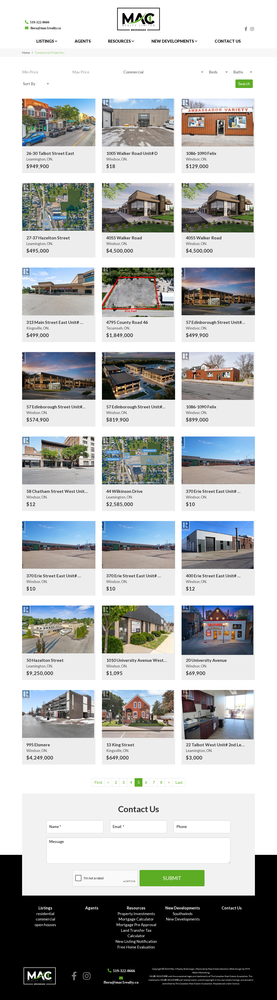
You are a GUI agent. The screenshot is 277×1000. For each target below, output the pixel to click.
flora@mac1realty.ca (46, 27)
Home (26, 52)
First (98, 782)
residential (45, 913)
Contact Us (228, 41)
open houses (45, 924)
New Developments (173, 41)
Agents (83, 41)
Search (244, 83)
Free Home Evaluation (136, 947)
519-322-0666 (39, 22)
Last (179, 782)
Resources (120, 41)
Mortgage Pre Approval (136, 924)
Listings (45, 41)
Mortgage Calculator (136, 919)
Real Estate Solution (218, 969)
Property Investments (136, 913)
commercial (45, 919)
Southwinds (183, 913)
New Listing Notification (136, 941)
